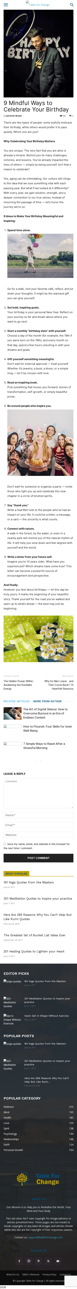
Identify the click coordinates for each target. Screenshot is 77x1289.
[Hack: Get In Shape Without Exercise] (12, 1019)
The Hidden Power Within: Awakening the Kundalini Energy (18, 685)
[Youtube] (57, 1261)
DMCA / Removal (30, 1274)
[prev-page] (35, 761)
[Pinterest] (38, 1261)
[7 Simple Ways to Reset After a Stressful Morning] (12, 748)
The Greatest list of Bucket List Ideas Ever (35, 935)
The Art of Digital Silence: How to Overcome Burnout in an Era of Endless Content (45, 713)
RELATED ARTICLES (17, 701)
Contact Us (65, 1274)
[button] (5, 5)
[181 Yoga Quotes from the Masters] (12, 983)
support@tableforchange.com (45, 1237)
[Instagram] (28, 1261)
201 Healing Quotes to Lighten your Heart (34, 951)
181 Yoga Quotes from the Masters (29, 882)
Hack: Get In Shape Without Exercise (46, 1015)
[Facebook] (19, 1261)
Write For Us (12, 1274)
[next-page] (40, 761)
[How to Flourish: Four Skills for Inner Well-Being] (12, 731)
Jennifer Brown (14, 115)
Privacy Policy (49, 1274)
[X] (48, 1261)
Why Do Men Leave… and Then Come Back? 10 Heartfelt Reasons (58, 685)
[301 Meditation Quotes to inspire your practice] (12, 1003)
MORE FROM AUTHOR (47, 701)
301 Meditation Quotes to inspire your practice (38, 898)
